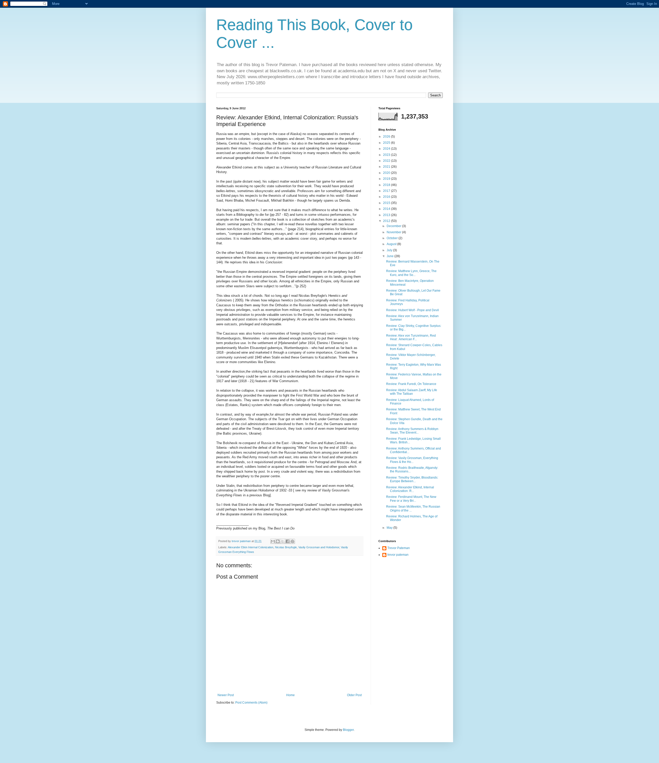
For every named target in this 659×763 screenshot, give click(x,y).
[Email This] (272, 541)
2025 (387, 143)
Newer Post (226, 695)
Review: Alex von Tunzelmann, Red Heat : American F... (411, 337)
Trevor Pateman (398, 548)
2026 (387, 136)
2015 (387, 203)
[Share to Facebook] (287, 541)
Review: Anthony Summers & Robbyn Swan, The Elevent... (412, 430)
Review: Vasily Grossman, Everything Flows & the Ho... (412, 459)
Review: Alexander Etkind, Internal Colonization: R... (410, 489)
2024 (387, 148)
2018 (387, 185)
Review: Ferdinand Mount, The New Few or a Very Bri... (411, 498)
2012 (387, 221)
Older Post (354, 695)
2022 (387, 161)
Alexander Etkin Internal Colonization (250, 547)
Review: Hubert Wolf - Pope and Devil (412, 310)
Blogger (348, 730)
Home (290, 695)
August (392, 244)
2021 (387, 166)
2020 (387, 173)
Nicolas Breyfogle (286, 547)
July (390, 250)
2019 (387, 179)
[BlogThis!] (277, 541)
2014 (387, 209)
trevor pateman (398, 554)
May (390, 527)
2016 (387, 197)
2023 (387, 155)
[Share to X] (282, 541)
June (390, 256)
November (394, 232)
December (394, 226)
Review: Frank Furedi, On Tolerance (411, 384)
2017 (387, 191)
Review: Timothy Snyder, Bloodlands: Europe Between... (412, 479)
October (392, 238)
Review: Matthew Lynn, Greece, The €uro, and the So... (411, 272)
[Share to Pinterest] (292, 541)
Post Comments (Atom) (251, 702)
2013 (387, 215)
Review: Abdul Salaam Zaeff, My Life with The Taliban (411, 392)
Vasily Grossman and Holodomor (318, 547)
